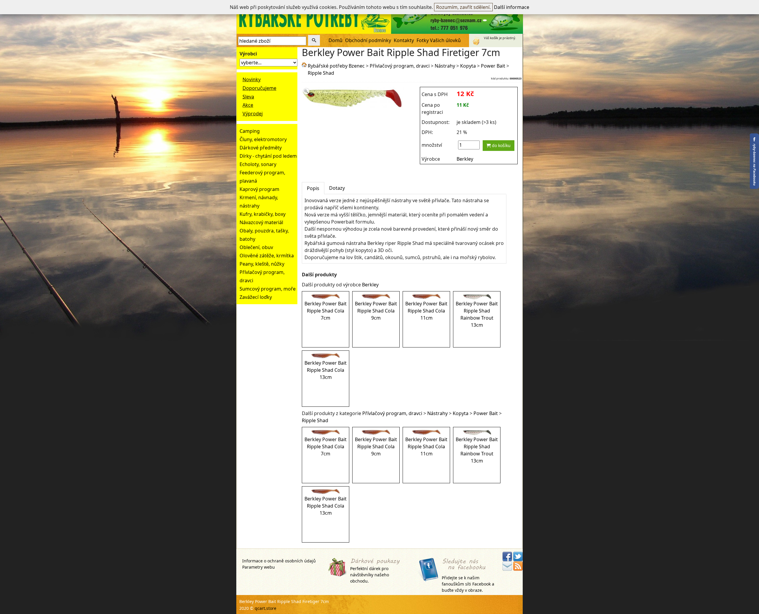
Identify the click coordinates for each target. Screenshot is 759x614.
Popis (313, 188)
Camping (250, 131)
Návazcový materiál (261, 222)
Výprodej (253, 113)
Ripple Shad (321, 73)
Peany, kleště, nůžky (262, 264)
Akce (248, 105)
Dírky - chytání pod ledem (268, 156)
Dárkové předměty (261, 147)
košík (494, 38)
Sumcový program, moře (268, 289)
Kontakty (404, 40)
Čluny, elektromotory (263, 139)
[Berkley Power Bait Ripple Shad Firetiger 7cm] (353, 106)
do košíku (501, 145)
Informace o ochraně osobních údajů (279, 561)
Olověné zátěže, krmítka (267, 255)
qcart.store (265, 608)
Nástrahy (445, 66)
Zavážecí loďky (256, 297)
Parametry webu (258, 567)
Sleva (248, 96)
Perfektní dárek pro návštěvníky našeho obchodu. (369, 574)
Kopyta (468, 66)
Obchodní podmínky (368, 40)
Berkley (465, 159)
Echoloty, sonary (258, 164)
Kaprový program (259, 189)
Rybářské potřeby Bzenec (336, 66)
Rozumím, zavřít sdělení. (463, 7)
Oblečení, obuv (256, 247)
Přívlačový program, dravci (400, 66)
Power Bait (493, 66)
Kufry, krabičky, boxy (263, 214)
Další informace (511, 7)
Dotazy (337, 188)
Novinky (252, 79)
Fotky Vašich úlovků (439, 40)
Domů (335, 40)
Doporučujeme (259, 88)
